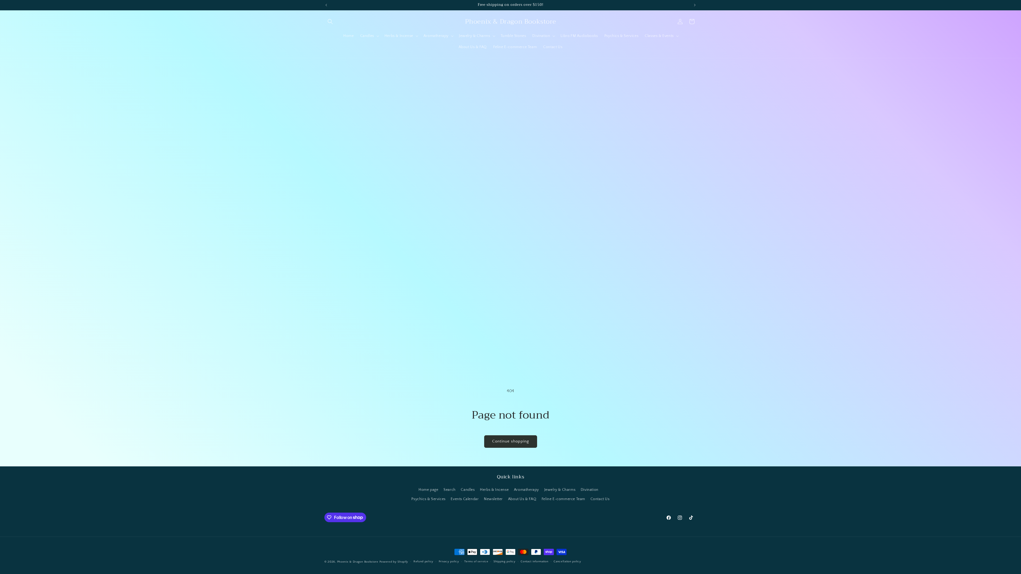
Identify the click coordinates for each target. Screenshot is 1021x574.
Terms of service (476, 561)
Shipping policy (504, 561)
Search (449, 490)
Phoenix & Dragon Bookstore (357, 561)
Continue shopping (510, 441)
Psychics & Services (428, 499)
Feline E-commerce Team (563, 499)
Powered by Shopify (393, 561)
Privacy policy (449, 561)
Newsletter (493, 499)
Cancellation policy (567, 561)
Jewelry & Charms (560, 490)
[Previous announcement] (326, 5)
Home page (428, 490)
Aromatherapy (526, 490)
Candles (468, 490)
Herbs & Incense (494, 490)
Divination (590, 490)
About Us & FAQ (522, 499)
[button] (330, 21)
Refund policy (423, 561)
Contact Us (600, 499)
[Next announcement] (695, 5)
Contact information (534, 561)
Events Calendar (465, 499)
